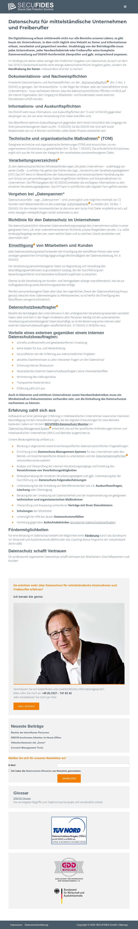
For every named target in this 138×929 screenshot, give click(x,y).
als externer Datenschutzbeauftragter (93, 522)
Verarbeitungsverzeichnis (33, 160)
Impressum (16, 924)
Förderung (92, 535)
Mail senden (26, 706)
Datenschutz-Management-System (29, 428)
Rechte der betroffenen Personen (30, 732)
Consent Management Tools (27, 747)
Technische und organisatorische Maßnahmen (53, 138)
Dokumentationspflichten (111, 456)
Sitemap (123, 924)
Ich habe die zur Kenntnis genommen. (46, 771)
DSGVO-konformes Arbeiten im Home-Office (36, 737)
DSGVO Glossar (22, 798)
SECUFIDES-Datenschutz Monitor (67, 424)
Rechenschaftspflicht (94, 82)
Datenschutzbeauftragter (32, 307)
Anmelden (69, 778)
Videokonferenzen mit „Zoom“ (28, 742)
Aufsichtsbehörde (77, 204)
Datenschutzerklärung (36, 924)
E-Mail (11, 765)
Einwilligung (21, 245)
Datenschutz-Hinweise (39, 771)
